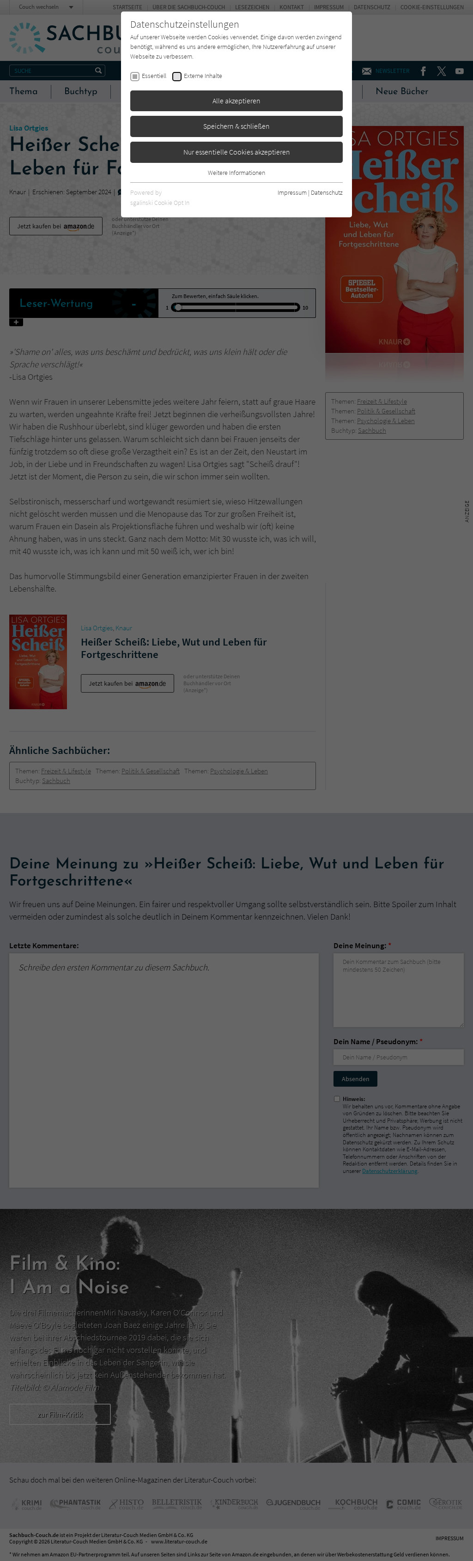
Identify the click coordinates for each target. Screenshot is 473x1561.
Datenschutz (327, 192)
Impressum (292, 192)
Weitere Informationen (236, 172)
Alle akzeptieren (236, 100)
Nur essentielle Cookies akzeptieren (236, 151)
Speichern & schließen (236, 126)
